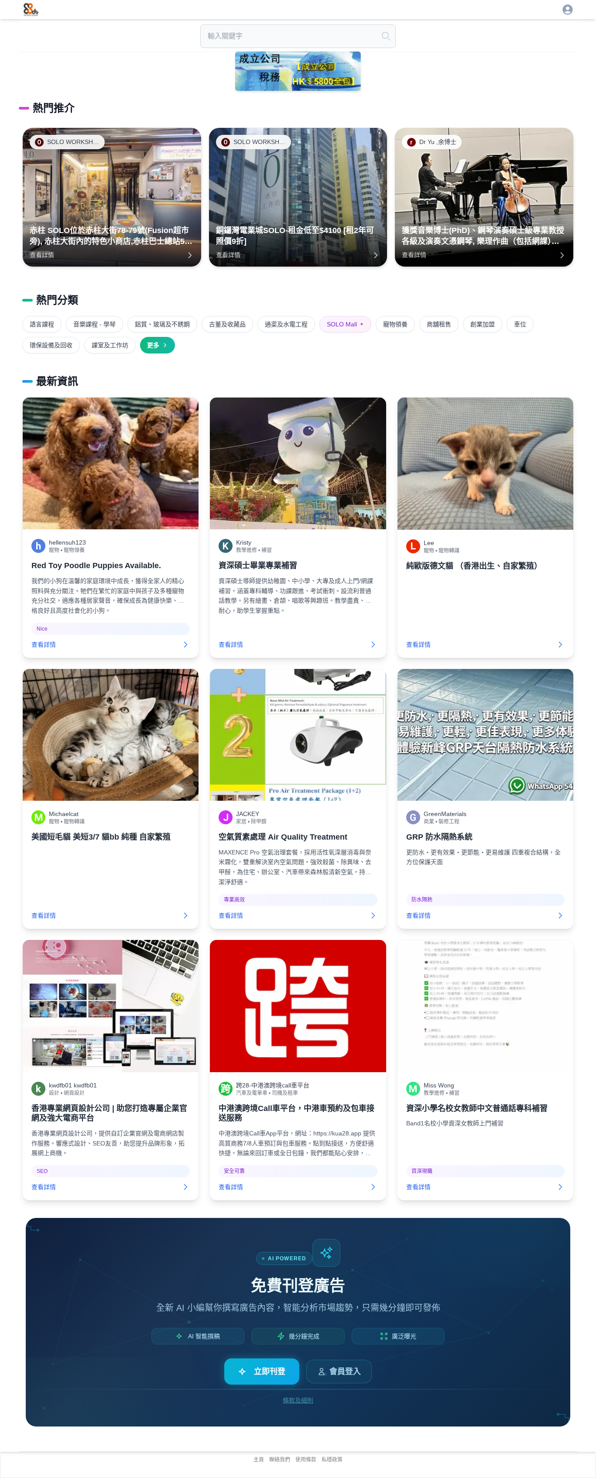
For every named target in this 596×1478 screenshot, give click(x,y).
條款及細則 (298, 1400)
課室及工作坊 (110, 345)
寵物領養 (395, 324)
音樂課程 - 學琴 (94, 324)
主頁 (258, 1460)
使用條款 (305, 1460)
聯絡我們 (279, 1460)
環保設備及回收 (51, 345)
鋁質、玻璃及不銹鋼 (162, 324)
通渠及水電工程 (286, 324)
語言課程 (42, 324)
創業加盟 (482, 324)
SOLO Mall (345, 324)
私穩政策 (332, 1460)
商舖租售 (439, 324)
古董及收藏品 (227, 324)
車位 (520, 324)
